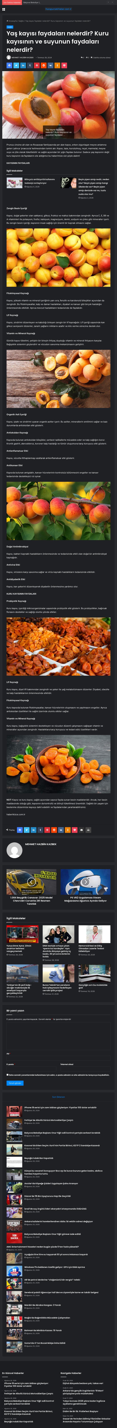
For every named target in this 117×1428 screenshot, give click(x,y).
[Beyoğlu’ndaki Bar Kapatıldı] (14, 1162)
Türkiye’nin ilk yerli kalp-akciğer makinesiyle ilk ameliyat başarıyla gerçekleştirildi (19, 989)
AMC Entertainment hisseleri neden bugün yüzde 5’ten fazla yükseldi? (43, 1246)
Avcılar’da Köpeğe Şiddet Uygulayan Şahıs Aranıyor (51, 1183)
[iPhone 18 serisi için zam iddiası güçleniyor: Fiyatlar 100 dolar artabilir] (14, 1111)
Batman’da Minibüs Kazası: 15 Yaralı (43, 1330)
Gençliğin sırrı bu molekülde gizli (93, 986)
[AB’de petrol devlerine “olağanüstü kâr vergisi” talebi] (14, 1283)
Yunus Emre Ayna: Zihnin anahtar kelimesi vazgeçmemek (19, 948)
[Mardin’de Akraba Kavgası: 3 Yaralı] (14, 1309)
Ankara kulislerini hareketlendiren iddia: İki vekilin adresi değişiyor (58, 1221)
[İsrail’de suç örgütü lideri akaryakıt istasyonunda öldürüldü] (14, 1212)
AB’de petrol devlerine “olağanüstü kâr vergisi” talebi (52, 1279)
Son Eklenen (58, 1097)
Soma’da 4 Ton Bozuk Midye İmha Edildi (44, 1343)
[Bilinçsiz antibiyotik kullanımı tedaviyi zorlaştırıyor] (14, 183)
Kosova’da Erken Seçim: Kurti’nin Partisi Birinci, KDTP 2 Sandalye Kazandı (62, 1145)
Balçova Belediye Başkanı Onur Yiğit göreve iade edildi (52, 1234)
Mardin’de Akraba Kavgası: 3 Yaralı (42, 1305)
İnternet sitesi (67, 1064)
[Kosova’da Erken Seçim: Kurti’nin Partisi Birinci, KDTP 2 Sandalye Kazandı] (14, 1149)
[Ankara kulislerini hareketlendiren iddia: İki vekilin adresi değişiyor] (14, 1225)
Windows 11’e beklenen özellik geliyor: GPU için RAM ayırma (54, 1267)
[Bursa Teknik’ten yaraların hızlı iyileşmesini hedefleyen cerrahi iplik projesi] (58, 973)
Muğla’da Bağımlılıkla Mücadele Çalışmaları (47, 1317)
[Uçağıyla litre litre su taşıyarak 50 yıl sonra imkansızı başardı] (14, 1258)
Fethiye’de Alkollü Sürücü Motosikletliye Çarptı (48, 1120)
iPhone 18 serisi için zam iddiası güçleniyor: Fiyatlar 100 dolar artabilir (60, 1107)
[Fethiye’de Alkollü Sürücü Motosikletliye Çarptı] (14, 1124)
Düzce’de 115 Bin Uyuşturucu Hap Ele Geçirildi (47, 1196)
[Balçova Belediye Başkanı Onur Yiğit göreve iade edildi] (14, 1238)
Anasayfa (12, 21)
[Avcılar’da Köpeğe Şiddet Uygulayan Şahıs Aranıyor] (14, 1187)
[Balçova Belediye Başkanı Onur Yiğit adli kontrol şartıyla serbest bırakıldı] (14, 1136)
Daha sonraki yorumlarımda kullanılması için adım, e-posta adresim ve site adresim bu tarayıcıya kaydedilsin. (59, 1075)
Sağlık (21, 21)
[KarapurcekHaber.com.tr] (58, 9)
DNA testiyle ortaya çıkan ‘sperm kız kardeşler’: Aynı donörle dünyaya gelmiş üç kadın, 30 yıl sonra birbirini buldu (57, 951)
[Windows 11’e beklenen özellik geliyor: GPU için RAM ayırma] (14, 1271)
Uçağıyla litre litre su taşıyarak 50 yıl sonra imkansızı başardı (56, 1254)
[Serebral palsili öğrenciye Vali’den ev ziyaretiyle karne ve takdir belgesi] (14, 1296)
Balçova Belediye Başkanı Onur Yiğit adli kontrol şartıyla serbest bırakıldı (55, 2)
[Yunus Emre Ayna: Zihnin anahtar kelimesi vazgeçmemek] (22, 934)
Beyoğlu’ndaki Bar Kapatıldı (38, 1158)
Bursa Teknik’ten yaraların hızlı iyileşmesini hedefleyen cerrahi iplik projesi (57, 988)
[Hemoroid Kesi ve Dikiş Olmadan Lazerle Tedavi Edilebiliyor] (94, 934)
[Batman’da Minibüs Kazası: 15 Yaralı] (14, 1334)
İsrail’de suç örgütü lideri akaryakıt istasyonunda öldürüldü (55, 1208)
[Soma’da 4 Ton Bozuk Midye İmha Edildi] (14, 1347)
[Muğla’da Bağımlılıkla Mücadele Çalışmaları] (14, 1321)
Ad (9, 1053)
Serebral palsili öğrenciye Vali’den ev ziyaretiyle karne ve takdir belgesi (61, 1292)
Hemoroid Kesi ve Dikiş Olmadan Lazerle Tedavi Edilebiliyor (91, 948)
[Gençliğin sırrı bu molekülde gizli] (94, 973)
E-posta (11, 1064)
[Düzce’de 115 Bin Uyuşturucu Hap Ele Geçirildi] (14, 1200)
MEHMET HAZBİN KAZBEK (23, 57)
